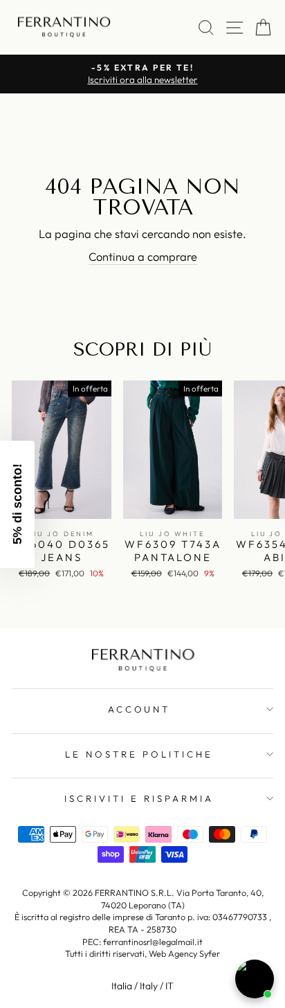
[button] (17, 504)
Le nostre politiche (139, 754)
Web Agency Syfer (184, 953)
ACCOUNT (139, 709)
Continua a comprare (143, 256)
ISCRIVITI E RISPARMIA (138, 798)
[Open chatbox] (254, 979)
